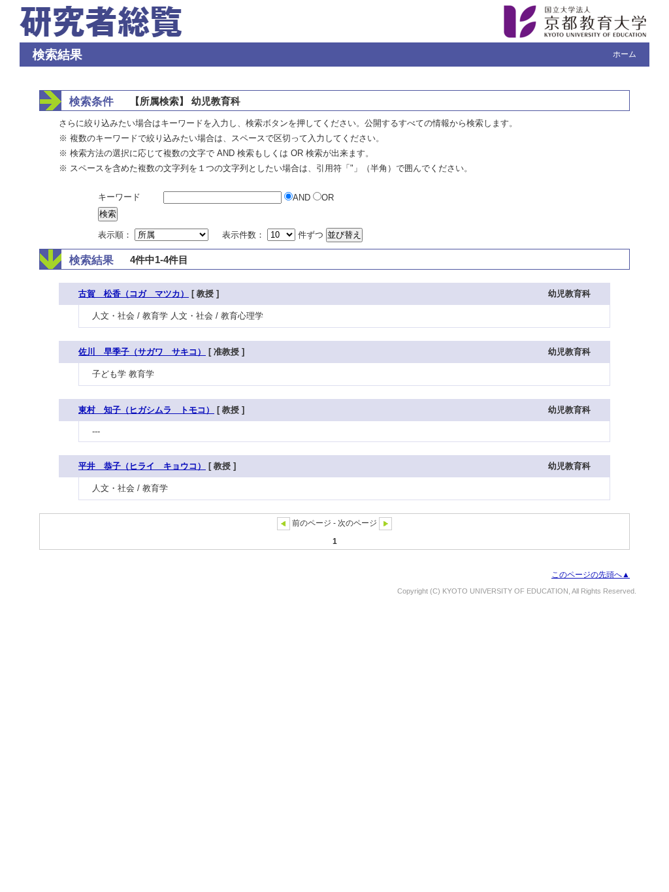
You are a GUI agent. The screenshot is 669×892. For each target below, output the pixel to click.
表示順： (116, 235)
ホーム (624, 54)
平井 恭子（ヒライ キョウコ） (142, 466)
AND (303, 197)
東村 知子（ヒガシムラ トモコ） (146, 410)
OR (327, 197)
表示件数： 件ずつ (274, 235)
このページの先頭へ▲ (590, 574)
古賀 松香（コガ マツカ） (133, 293)
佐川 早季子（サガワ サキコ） (142, 352)
